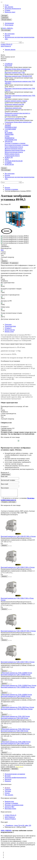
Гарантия (8, 789)
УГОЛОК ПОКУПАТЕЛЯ (13, 161)
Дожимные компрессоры (13, 108)
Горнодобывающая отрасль (14, 147)
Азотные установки (11, 189)
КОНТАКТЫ (9, 164)
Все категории (10, 33)
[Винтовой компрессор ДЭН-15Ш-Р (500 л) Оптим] (11, 565)
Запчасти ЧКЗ (9, 807)
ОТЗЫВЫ (8, 163)
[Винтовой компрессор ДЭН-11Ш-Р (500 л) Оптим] (11, 660)
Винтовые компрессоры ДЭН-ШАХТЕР (18, 76)
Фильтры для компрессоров (14, 805)
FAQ (6, 131)
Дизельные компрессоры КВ (14, 104)
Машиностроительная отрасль (15, 150)
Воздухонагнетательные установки (16, 145)
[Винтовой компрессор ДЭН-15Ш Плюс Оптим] (17, 707)
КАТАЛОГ (8, 65)
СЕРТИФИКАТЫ (11, 140)
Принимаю (15, 768)
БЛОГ (7, 159)
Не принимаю (6, 768)
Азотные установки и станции (15, 143)
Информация (5, 770)
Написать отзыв (6, 430)
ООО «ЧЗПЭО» (6, 830)
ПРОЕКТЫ (8, 141)
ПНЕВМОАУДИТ (11, 127)
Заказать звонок (10, 49)
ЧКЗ (2, 250)
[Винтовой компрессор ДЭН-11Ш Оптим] (15, 716)
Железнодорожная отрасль (13, 148)
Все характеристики (7, 282)
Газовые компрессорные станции (16, 101)
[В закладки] (9, 576)
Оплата (7, 793)
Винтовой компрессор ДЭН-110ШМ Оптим (15, 696)
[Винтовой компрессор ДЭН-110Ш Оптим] (15, 742)
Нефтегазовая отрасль (12, 154)
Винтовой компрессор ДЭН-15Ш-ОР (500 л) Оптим (18, 631)
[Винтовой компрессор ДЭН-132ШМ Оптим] (16, 673)
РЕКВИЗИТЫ (9, 138)
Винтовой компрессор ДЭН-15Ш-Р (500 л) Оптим (18, 567)
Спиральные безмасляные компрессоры (18, 122)
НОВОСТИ (9, 157)
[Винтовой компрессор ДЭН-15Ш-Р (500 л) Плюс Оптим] (11, 596)
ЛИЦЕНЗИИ (9, 134)
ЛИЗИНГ (8, 125)
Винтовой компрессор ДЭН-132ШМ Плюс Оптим (18, 687)
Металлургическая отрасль (14, 152)
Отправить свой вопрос (9, 502)
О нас (7, 5)
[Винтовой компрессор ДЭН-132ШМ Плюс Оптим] (18, 685)
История (7, 776)
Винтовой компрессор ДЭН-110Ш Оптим (15, 743)
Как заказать (9, 7)
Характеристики (10, 326)
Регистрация (9, 25)
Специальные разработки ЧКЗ (15, 118)
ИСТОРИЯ (8, 132)
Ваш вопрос (5, 488)
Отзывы (7, 10)
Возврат (7, 788)
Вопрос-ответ (9, 331)
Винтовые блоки (10, 808)
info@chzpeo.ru (6, 46)
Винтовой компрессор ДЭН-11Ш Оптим (14, 718)
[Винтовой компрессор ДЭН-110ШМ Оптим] (16, 694)
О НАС (7, 136)
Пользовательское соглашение (15, 774)
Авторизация (9, 23)
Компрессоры (9, 801)
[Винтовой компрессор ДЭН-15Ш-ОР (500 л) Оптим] (11, 629)
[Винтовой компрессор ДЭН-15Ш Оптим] (15, 729)
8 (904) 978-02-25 (6, 44)
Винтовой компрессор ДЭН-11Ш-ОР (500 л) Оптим (18, 536)
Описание (8, 324)
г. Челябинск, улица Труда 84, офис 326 (18, 825)
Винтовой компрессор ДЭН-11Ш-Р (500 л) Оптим (17, 662)
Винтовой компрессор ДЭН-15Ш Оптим (14, 731)
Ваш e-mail (4, 484)
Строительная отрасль (12, 155)
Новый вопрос (6, 474)
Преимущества (10, 330)
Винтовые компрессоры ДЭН (15, 72)
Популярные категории (9, 798)
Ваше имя (4, 476)
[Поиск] (23, 182)
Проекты (8, 781)
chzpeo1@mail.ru (10, 819)
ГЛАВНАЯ (8, 64)
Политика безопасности (13, 8)
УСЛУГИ (8, 124)
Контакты (8, 779)
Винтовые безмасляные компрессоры (17, 69)
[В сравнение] (11, 576)
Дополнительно (6, 784)
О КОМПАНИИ (10, 129)
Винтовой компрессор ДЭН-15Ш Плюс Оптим (16, 709)
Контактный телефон (8, 480)
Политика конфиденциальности (15, 777)
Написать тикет (10, 12)
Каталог (7, 35)
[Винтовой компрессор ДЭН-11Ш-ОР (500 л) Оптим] (11, 534)
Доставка (8, 791)
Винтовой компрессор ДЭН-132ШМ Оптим (15, 674)
